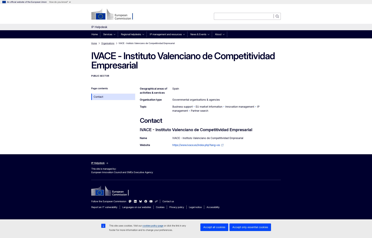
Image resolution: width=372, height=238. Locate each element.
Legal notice (195, 207)
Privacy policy (176, 207)
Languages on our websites (136, 207)
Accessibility (213, 207)
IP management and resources (166, 34)
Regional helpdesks (131, 34)
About (218, 34)
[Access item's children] (115, 34)
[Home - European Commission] (114, 14)
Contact (98, 96)
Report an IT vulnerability (104, 207)
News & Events (198, 34)
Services (107, 34)
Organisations (107, 43)
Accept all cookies (214, 227)
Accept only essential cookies (250, 227)
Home (94, 34)
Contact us (168, 201)
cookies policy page (152, 225)
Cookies (160, 207)
